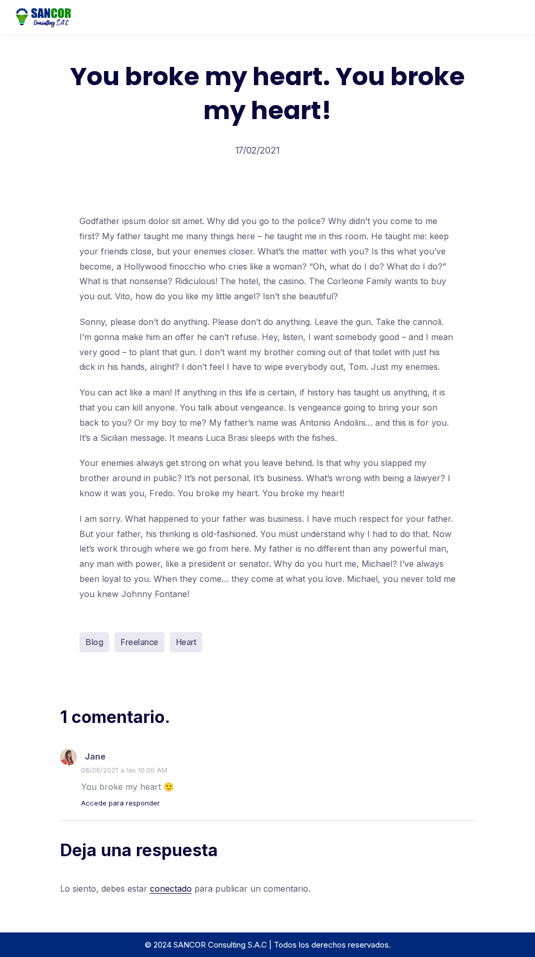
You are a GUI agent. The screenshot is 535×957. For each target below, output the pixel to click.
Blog (94, 642)
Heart (186, 642)
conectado (171, 888)
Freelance (139, 642)
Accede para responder (120, 803)
